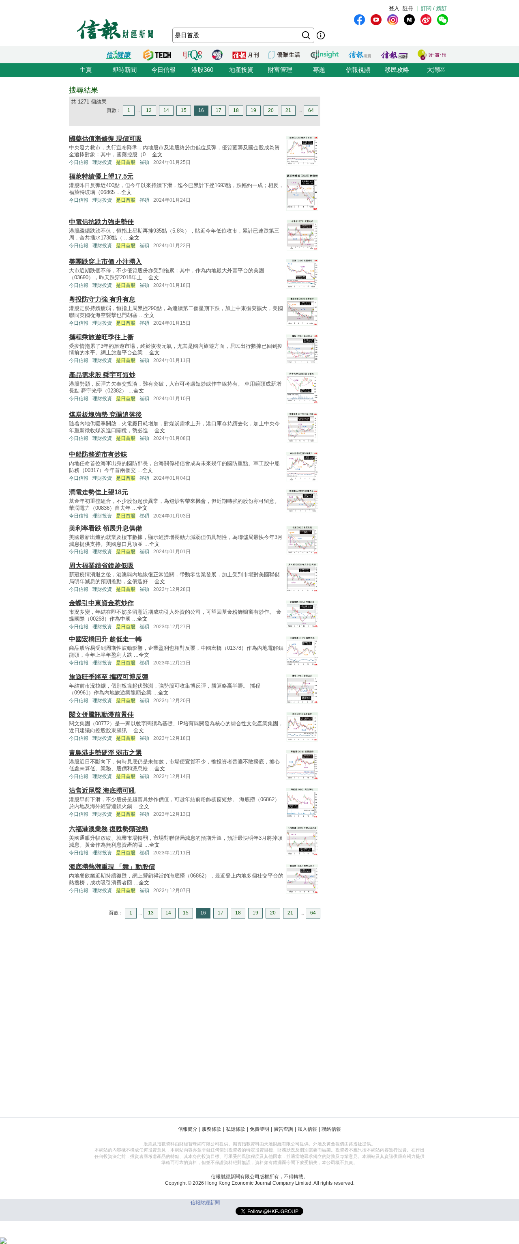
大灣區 (436, 69)
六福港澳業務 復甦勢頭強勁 (108, 829)
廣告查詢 (283, 1129)
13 (149, 110)
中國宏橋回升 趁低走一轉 (105, 639)
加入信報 (307, 1129)
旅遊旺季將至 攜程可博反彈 (108, 676)
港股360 (202, 69)
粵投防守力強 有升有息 (102, 299)
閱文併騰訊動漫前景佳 (101, 714)
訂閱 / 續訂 (434, 8)
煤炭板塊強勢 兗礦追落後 (105, 414)
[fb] (359, 19)
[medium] (409, 19)
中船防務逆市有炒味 (98, 454)
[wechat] (442, 19)
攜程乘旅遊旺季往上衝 (101, 337)
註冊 (408, 8)
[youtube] (376, 19)
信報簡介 (187, 1129)
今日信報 (163, 69)
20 (271, 110)
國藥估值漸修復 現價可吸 (105, 138)
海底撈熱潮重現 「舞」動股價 (112, 866)
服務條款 (211, 1129)
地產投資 (241, 69)
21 (288, 110)
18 (236, 110)
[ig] (392, 19)
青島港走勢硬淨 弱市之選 (105, 752)
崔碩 (144, 162)
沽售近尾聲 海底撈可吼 (102, 790)
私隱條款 (235, 1129)
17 (218, 110)
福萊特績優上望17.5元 (101, 176)
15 (184, 110)
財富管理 (280, 69)
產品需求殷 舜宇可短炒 (102, 374)
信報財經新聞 (205, 1202)
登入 (394, 8)
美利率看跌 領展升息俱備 (105, 528)
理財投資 (102, 162)
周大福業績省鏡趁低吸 (101, 565)
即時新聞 (124, 69)
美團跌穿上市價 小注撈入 (105, 261)
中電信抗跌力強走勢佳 (101, 221)
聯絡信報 (331, 1129)
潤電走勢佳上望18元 (98, 492)
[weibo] (425, 19)
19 (253, 110)
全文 (157, 154)
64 (311, 110)
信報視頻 (358, 69)
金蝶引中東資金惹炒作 (101, 602)
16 (201, 110)
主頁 (85, 69)
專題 (319, 69)
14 (166, 110)
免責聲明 (259, 1129)
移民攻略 (397, 69)
